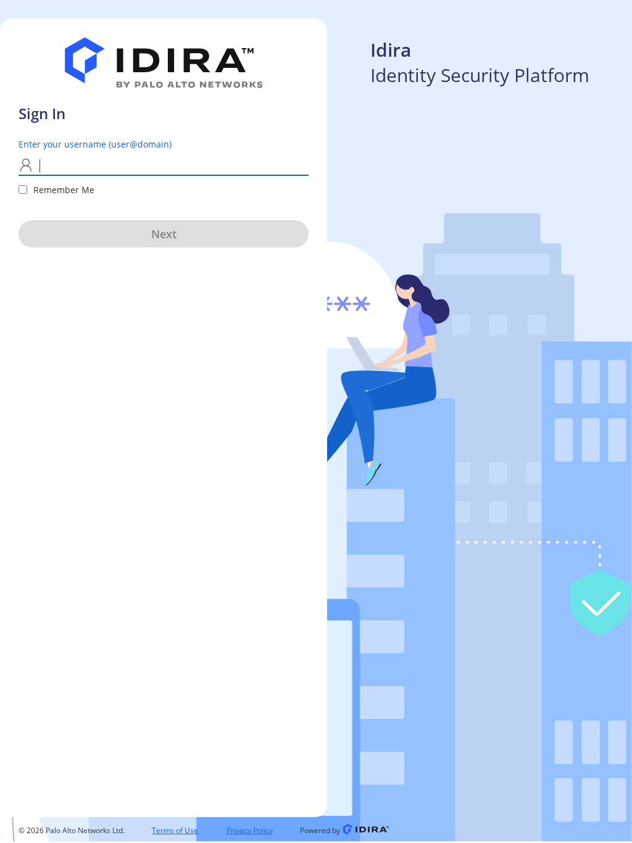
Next (164, 233)
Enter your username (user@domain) (95, 144)
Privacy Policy (250, 830)
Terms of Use (175, 830)
